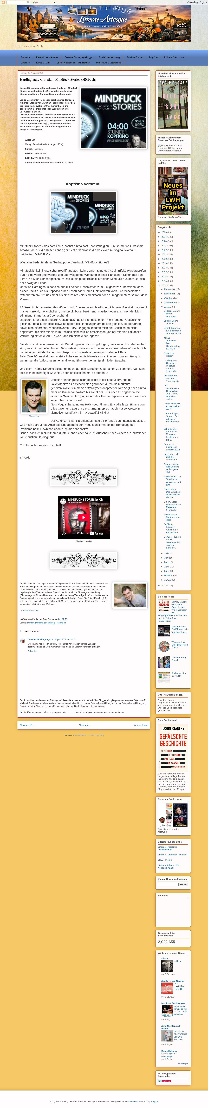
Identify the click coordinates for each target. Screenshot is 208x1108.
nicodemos (132, 1101)
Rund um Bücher (135, 57)
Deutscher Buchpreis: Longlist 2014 (172, 447)
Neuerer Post (27, 725)
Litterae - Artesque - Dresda (172, 854)
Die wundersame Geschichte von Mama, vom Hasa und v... (171, 392)
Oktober (168, 298)
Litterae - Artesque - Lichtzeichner (168, 848)
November (170, 293)
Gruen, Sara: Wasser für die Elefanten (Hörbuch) (172, 505)
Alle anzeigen (183, 1064)
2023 (164, 245)
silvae (164, 958)
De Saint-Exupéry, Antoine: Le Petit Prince (171, 528)
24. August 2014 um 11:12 (63, 639)
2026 (164, 232)
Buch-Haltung (169, 1051)
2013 (164, 585)
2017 (164, 272)
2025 (164, 236)
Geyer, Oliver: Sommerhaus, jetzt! (172, 517)
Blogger (154, 1101)
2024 (164, 241)
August (168, 307)
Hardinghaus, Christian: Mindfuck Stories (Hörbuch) (170, 366)
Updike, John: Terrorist (171, 322)
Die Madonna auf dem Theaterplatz (171, 378)
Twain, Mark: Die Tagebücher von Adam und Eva (172, 480)
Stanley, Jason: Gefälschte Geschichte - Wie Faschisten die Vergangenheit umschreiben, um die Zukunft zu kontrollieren (173, 611)
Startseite (25, 57)
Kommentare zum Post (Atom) (89, 735)
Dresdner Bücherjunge (39, 639)
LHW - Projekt (165, 860)
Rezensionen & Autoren (47, 57)
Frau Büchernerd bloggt (109, 57)
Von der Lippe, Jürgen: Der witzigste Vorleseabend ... (172, 419)
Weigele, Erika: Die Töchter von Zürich (179, 645)
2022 (164, 250)
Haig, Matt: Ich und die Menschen (171, 457)
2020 (164, 259)
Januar (168, 580)
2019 (164, 263)
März (167, 571)
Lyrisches (25, 63)
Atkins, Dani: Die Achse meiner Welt (172, 406)
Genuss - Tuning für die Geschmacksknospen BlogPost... (172, 542)
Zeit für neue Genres (172, 981)
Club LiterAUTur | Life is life (179, 986)
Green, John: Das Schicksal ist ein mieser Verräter (172, 493)
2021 (164, 254)
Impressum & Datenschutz (108, 63)
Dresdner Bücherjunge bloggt (78, 57)
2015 (164, 281)
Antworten (32, 651)
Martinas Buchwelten (173, 1003)
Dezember (170, 289)
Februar (168, 575)
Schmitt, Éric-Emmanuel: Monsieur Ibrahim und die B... (171, 434)
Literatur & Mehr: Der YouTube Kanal (169, 866)
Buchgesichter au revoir (178, 674)
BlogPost (153, 57)
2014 (164, 285)
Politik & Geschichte (174, 57)
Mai (166, 562)
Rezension (61, 623)
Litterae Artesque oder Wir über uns (73, 63)
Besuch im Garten (169, 354)
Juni (166, 557)
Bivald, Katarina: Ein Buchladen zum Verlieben (172, 331)
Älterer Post (141, 725)
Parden (30, 623)
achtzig (177, 961)
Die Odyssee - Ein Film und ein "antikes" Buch (179, 629)
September (170, 302)
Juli (166, 553)
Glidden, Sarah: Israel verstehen (172, 314)
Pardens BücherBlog (45, 623)
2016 (164, 276)
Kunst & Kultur (43, 63)
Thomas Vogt (34, 416)
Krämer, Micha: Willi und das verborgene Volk (171, 468)
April (166, 566)
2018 (164, 267)
